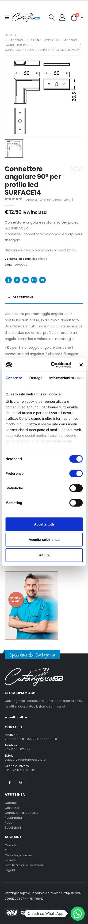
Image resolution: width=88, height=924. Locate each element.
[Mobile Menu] (8, 17)
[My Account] (62, 17)
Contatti (11, 803)
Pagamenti (13, 817)
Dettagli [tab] (35, 378)
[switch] (76, 473)
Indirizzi (10, 860)
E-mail (42, 280)
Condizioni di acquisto (22, 812)
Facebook (8, 280)
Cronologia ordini (18, 855)
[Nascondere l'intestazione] (26, 17)
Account (11, 850)
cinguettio (17, 280)
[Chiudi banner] (81, 365)
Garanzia (12, 807)
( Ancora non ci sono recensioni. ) (48, 200)
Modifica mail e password (25, 865)
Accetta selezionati (44, 540)
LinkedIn (25, 280)
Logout (10, 870)
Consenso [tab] (13, 378)
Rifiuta (44, 555)
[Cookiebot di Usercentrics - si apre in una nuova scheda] (53, 365)
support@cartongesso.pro (25, 759)
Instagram (21, 782)
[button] (52, 17)
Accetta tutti (44, 524)
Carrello (11, 845)
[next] (80, 169)
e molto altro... (17, 717)
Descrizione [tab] (22, 297)
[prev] (73, 169)
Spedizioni (13, 827)
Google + (34, 280)
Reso (8, 822)
